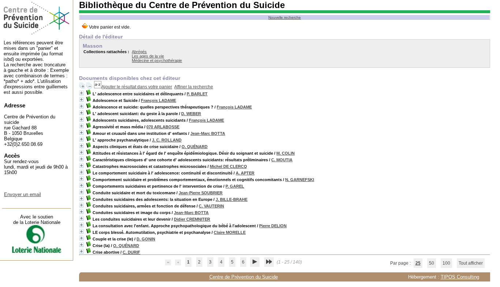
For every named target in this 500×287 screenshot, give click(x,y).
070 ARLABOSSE (162, 127)
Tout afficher (471, 263)
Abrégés (139, 51)
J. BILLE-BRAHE (231, 199)
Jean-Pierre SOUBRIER (201, 193)
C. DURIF (131, 252)
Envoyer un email (22, 194)
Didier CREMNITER (192, 219)
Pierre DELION (273, 226)
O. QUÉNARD (195, 146)
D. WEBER (191, 113)
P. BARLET (197, 94)
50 (431, 263)
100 (446, 263)
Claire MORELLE (230, 232)
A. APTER (245, 173)
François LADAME (158, 100)
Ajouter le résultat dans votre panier (136, 86)
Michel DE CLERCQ (228, 166)
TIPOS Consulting (460, 277)
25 (418, 263)
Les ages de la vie (148, 56)
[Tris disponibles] (97, 86)
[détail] (81, 93)
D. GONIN (146, 239)
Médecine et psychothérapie (157, 60)
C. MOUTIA (281, 160)
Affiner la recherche (193, 86)
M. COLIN (285, 153)
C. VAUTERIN (211, 206)
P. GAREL (234, 186)
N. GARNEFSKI (299, 179)
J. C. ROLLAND (167, 140)
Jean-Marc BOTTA (207, 133)
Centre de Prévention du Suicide (243, 277)
